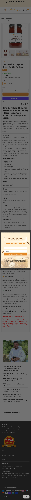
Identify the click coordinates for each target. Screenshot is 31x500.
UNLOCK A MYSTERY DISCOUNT (15, 254)
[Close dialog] (29, 233)
